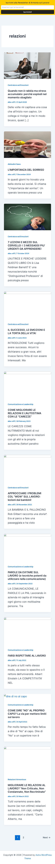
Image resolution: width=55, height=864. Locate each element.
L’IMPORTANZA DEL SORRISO (26, 169)
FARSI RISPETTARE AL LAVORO (27, 655)
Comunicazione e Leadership (20, 404)
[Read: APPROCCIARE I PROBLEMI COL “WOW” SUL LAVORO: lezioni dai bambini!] (27, 467)
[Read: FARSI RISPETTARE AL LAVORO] (27, 630)
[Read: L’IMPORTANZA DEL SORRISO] (27, 144)
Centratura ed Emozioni (18, 85)
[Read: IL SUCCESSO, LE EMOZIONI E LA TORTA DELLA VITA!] (27, 304)
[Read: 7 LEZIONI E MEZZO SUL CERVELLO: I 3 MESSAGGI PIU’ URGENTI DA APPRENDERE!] (27, 216)
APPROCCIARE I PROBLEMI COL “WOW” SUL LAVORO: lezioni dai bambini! (24, 496)
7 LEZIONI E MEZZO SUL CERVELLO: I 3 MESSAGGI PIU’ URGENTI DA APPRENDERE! (26, 245)
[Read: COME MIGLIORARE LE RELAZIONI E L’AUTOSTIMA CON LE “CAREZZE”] (27, 384)
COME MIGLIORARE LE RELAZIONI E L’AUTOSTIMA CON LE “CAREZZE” (24, 413)
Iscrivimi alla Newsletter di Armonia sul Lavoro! (27, 2)
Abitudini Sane (14, 164)
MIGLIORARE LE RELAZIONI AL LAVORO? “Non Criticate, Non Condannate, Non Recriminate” (27, 788)
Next (46, 837)
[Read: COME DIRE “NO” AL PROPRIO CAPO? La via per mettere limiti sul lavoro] (15, 696)
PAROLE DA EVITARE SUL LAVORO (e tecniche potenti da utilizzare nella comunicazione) (27, 575)
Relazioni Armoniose (17, 779)
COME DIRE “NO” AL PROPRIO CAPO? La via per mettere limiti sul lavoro (27, 714)
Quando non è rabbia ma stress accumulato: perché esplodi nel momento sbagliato (27, 94)
